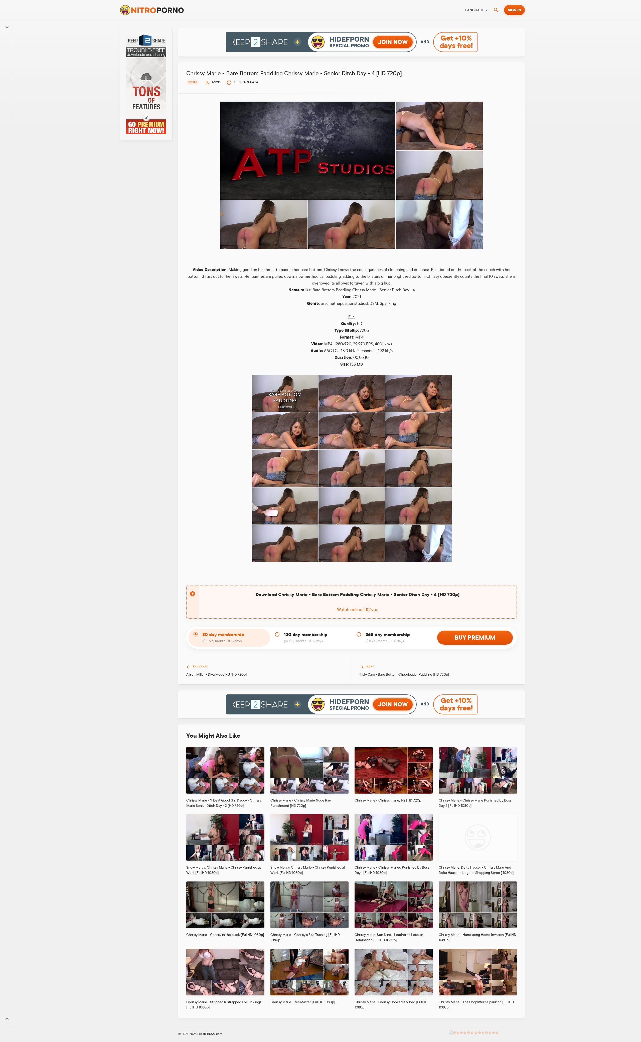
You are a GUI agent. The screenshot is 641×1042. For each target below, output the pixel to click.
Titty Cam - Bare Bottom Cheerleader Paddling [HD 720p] (404, 674)
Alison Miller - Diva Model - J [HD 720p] (216, 674)
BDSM (192, 82)
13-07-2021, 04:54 (246, 82)
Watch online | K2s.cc (357, 609)
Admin (216, 82)
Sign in (514, 10)
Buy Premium (475, 637)
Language (475, 10)
